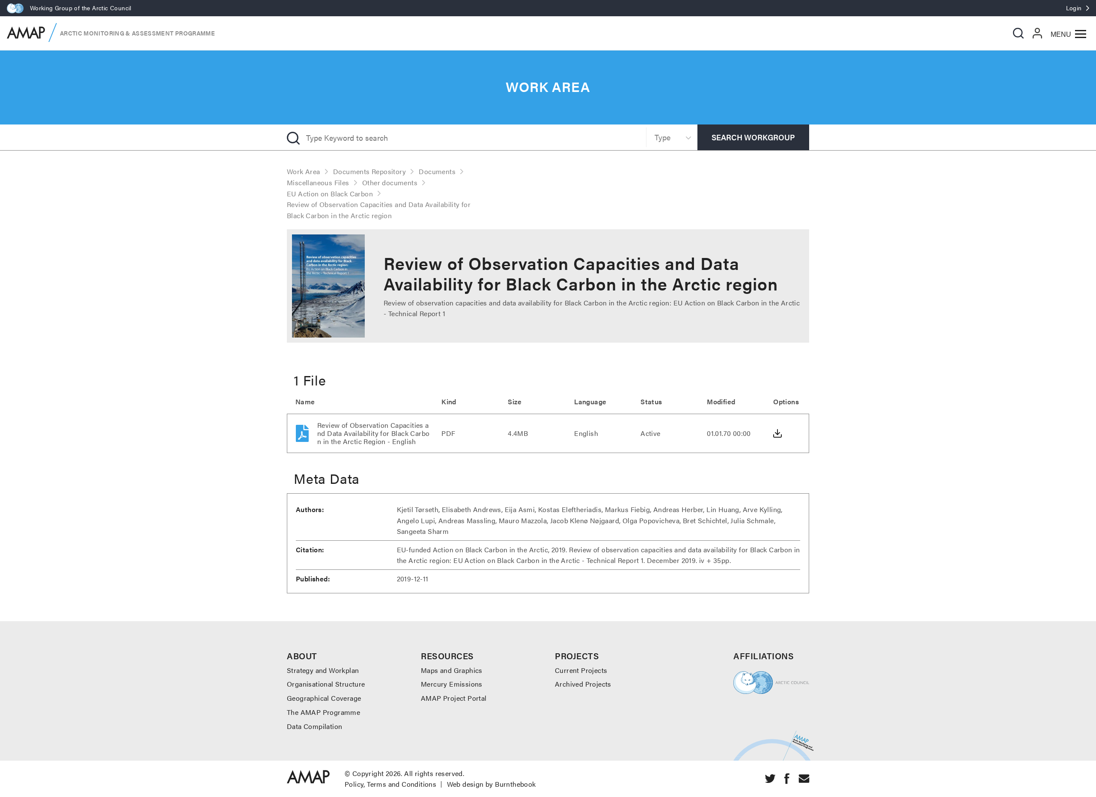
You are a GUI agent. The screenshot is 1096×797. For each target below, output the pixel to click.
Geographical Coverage (324, 698)
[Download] (777, 433)
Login (1074, 7)
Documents (437, 171)
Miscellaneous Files (318, 182)
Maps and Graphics (451, 670)
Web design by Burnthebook (491, 784)
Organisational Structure (326, 684)
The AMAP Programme (323, 712)
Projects (577, 655)
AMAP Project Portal (454, 698)
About (302, 655)
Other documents (389, 182)
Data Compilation (314, 726)
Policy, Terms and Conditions (390, 784)
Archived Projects (583, 684)
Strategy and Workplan (323, 670)
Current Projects (581, 670)
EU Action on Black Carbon (330, 194)
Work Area (303, 171)
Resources (447, 655)
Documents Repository (369, 171)
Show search (1018, 33)
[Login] (1037, 33)
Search (753, 137)
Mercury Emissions (451, 684)
